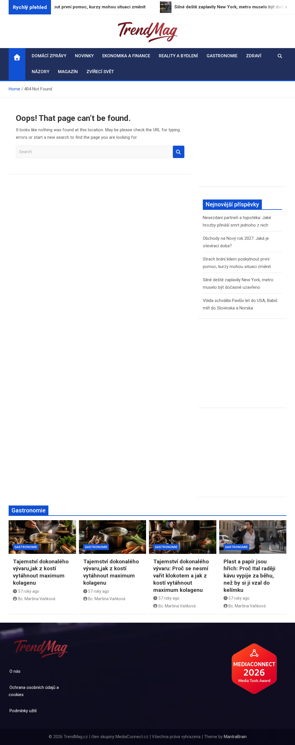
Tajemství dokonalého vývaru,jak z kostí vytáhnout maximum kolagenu (41, 572)
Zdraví (253, 55)
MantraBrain (235, 736)
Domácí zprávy (49, 55)
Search (178, 152)
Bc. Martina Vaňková (36, 598)
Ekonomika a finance (126, 55)
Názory (40, 71)
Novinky (84, 55)
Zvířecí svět (100, 71)
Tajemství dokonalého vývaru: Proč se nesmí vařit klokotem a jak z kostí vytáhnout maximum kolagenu (181, 575)
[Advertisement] (242, 146)
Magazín (68, 71)
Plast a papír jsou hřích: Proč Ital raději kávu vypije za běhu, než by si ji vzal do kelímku (249, 575)
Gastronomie (222, 55)
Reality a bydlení (178, 55)
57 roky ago (28, 591)
